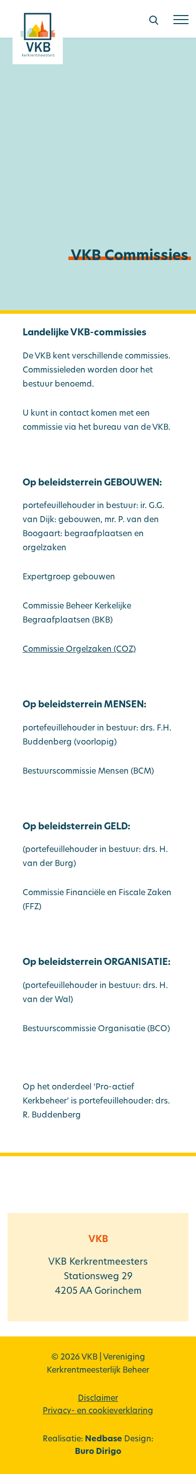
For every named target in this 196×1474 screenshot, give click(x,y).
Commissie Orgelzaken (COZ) (79, 650)
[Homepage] (38, 38)
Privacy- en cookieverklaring (98, 1411)
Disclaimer (98, 1399)
